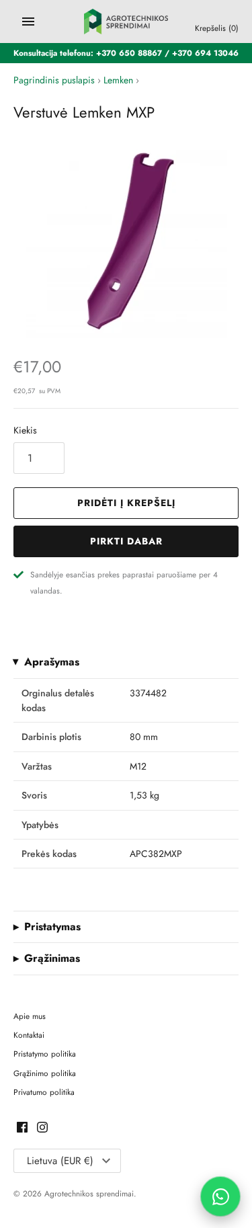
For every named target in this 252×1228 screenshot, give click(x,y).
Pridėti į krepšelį (126, 502)
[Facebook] (22, 1128)
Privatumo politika (44, 1092)
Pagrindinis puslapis (54, 80)
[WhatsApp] (220, 1196)
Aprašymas (51, 662)
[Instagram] (42, 1128)
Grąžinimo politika (44, 1073)
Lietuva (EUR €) (60, 1160)
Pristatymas (52, 926)
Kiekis (25, 430)
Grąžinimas (52, 958)
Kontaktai (28, 1034)
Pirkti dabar (126, 541)
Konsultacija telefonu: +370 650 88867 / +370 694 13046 (126, 52)
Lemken (118, 80)
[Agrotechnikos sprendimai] (126, 21)
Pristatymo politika (44, 1053)
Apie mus (29, 1016)
